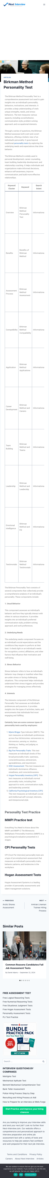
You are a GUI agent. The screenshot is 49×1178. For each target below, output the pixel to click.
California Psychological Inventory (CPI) (26, 791)
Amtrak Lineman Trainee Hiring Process (38, 906)
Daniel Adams (13, 972)
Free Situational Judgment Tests (17, 1005)
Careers (9, 1159)
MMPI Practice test (18, 820)
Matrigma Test (9, 1076)
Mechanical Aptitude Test (14, 1081)
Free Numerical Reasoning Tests (17, 1002)
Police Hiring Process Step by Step (18, 1093)
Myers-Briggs (14, 732)
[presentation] (24, 945)
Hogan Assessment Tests (23, 875)
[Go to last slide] (6, 955)
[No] (46, 1171)
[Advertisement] (24, 34)
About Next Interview (24, 1159)
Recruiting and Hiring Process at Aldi (19, 1097)
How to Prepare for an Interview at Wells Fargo (24, 1102)
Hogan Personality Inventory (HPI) (23, 775)
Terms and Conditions (17, 1154)
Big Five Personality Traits (20, 750)
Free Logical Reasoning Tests (16, 998)
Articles (7, 77)
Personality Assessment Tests (16, 1013)
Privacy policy (31, 1175)
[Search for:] (24, 1061)
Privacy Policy (36, 1154)
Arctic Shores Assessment (9, 904)
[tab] (20, 980)
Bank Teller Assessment (14, 1089)
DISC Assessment (16, 766)
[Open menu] (44, 4)
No (21, 1175)
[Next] (42, 955)
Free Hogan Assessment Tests (17, 1009)
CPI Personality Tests (20, 847)
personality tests (21, 143)
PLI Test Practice (10, 1017)
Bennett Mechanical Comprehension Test (21, 1085)
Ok (16, 1175)
